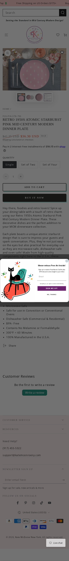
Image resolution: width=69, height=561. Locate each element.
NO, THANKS (51, 294)
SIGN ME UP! (52, 288)
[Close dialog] (67, 261)
